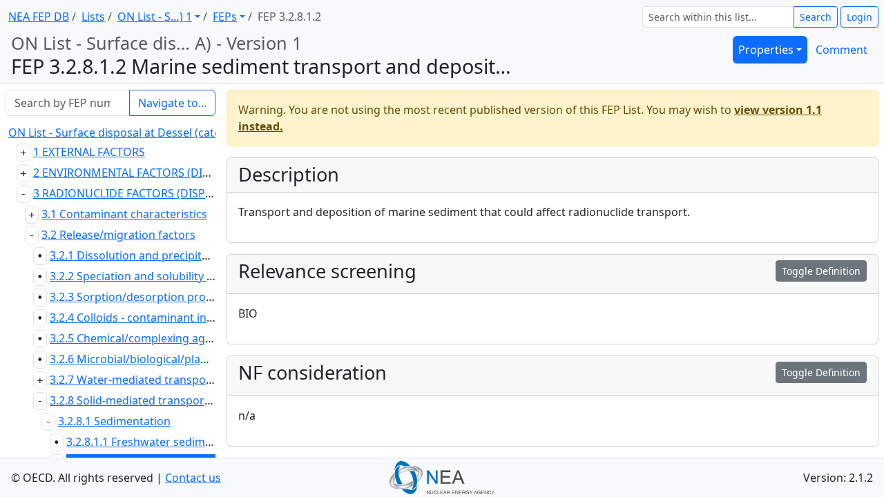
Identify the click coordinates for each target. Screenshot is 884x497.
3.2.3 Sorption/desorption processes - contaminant (183, 296)
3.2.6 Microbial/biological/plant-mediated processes (185, 359)
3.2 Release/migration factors (118, 234)
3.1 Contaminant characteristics (124, 214)
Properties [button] (766, 49)
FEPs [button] (225, 16)
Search (816, 16)
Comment (841, 49)
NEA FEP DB (38, 16)
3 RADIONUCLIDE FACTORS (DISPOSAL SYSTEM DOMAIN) (181, 193)
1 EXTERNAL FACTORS (89, 151)
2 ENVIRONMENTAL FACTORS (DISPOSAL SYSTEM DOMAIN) (186, 172)
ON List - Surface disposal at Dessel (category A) (133, 132)
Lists (93, 16)
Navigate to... (172, 102)
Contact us (193, 477)
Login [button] (859, 16)
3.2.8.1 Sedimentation (114, 421)
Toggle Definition (821, 270)
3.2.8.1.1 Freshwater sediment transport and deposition (211, 441)
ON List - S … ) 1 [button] (154, 16)
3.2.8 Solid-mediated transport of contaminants (174, 400)
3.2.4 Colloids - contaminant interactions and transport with (205, 317)
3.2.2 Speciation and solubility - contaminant (165, 276)
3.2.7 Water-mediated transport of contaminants (177, 379)
